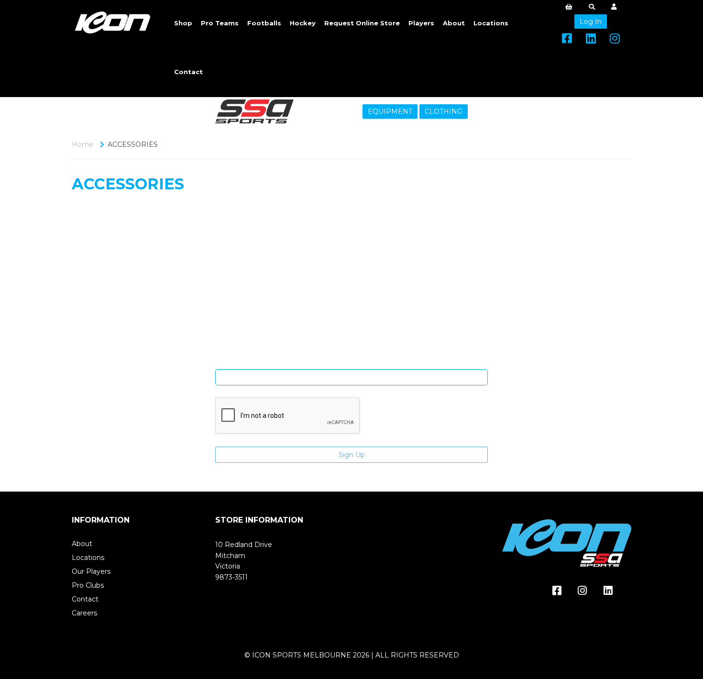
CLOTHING (443, 111)
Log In (591, 21)
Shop (183, 23)
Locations (490, 23)
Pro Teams (220, 23)
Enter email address (351, 362)
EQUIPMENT (390, 111)
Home (82, 144)
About (454, 23)
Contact (188, 72)
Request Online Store (362, 23)
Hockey (303, 23)
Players (421, 23)
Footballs (264, 23)
